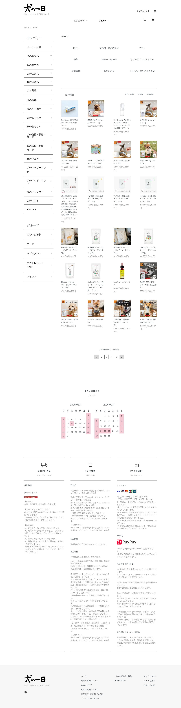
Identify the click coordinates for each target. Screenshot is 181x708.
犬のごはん (33, 73)
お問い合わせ (149, 685)
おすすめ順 (129, 94)
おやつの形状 (34, 234)
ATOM (123, 680)
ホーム (26, 27)
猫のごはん (33, 81)
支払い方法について (89, 689)
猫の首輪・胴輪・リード (36, 148)
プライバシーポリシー (90, 698)
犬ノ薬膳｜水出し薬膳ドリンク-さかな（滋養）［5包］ (95, 198)
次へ (122, 357)
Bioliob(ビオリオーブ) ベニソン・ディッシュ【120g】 (95, 250)
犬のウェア (33, 158)
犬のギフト (33, 200)
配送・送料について (89, 680)
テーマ (35, 27)
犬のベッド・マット (36, 182)
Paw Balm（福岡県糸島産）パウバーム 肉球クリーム (69, 122)
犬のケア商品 (34, 108)
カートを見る (149, 680)
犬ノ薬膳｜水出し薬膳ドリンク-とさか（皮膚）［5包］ (122, 198)
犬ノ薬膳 (31, 90)
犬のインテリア (35, 191)
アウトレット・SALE (35, 265)
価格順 (140, 94)
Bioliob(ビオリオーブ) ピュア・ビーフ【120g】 (69, 250)
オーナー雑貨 (34, 47)
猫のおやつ (33, 64)
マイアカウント (143, 11)
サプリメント (34, 253)
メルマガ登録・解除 (123, 676)
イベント (31, 209)
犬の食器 (31, 100)
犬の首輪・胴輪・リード (36, 136)
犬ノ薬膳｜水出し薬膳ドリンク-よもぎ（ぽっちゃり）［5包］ (148, 198)
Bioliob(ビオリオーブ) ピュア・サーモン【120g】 (122, 250)
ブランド (31, 276)
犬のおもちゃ (34, 117)
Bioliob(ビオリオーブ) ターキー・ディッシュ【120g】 (149, 250)
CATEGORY (79, 20)
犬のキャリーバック (36, 169)
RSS (117, 680)
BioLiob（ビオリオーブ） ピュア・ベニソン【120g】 (69, 284)
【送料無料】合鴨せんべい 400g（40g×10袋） (122, 322)
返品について (86, 685)
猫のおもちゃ (34, 126)
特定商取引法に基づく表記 (92, 694)
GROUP (102, 20)
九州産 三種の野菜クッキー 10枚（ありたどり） (148, 284)
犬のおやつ (33, 56)
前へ (96, 357)
